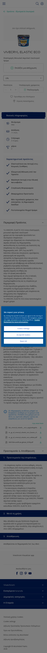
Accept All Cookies (23, 335)
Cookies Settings (23, 328)
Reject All (23, 341)
